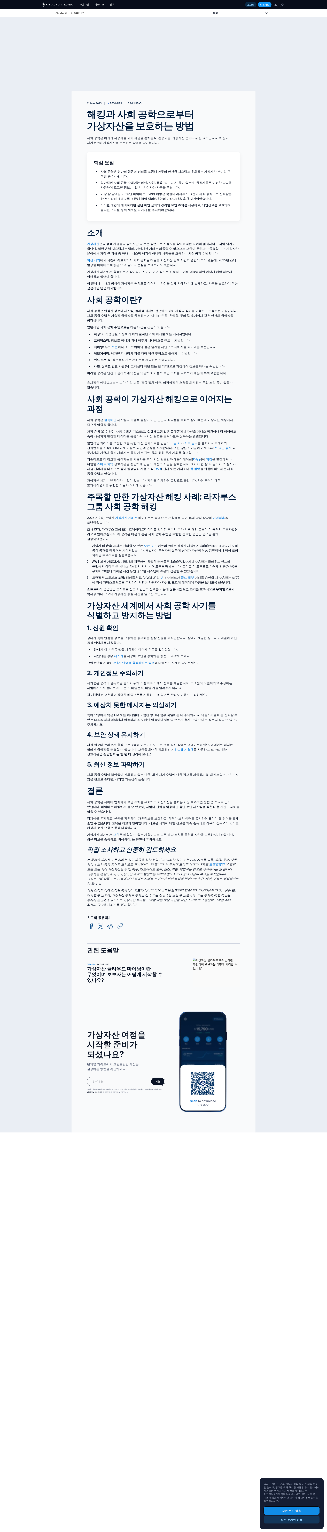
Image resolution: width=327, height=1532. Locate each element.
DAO (158, 469)
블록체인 (110, 420)
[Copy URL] (120, 926)
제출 (157, 1081)
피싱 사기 (93, 260)
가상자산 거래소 (126, 518)
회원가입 (264, 4)
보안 (116, 834)
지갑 (209, 459)
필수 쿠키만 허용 (291, 1519)
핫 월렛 (195, 469)
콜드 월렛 (187, 577)
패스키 (118, 656)
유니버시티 (60, 13)
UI (162, 577)
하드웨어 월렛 (184, 749)
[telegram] (110, 926)
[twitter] (100, 926)
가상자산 (93, 244)
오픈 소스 (150, 545)
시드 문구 (191, 443)
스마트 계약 (105, 464)
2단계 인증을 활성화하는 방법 (133, 663)
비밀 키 (175, 443)
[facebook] (91, 926)
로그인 (250, 4)
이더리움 (219, 518)
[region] (292, 1503)
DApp (197, 459)
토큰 (115, 347)
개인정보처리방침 (94, 1092)
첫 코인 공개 (222, 448)
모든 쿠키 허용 (291, 1510)
